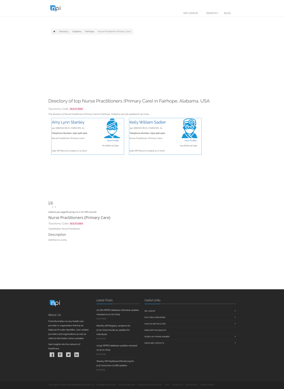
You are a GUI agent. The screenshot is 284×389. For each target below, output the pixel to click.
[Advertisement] (142, 68)
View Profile (113, 140)
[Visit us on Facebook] (52, 354)
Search (211, 13)
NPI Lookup (190, 13)
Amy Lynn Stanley (68, 122)
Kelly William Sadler (148, 122)
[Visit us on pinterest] (60, 354)
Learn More (72, 21)
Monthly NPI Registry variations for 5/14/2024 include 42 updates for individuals (113, 329)
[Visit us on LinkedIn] (76, 354)
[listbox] (49, 212)
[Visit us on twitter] (68, 354)
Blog (227, 13)
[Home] (54, 31)
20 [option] (49, 212)
